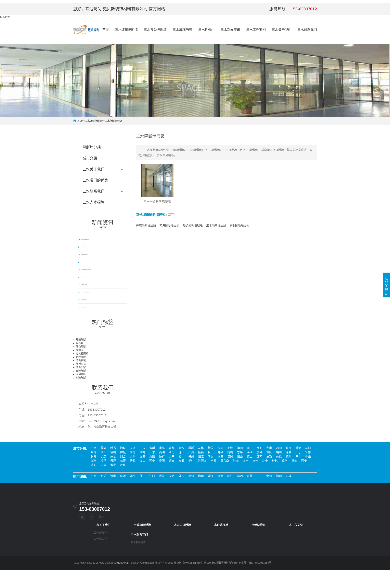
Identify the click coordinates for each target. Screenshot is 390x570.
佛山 (113, 452)
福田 (240, 447)
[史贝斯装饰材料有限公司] (86, 29)
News (103, 224)
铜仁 (191, 460)
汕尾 (210, 476)
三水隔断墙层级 (113, 120)
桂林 (275, 460)
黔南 (236, 460)
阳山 (240, 456)
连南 (259, 456)
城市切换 (5, 17)
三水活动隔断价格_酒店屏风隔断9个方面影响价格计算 (86, 269)
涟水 (123, 465)
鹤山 (230, 452)
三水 (152, 452)
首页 (105, 29)
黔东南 (224, 460)
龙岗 (269, 447)
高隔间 (79, 350)
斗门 (308, 447)
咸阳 (93, 465)
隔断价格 (81, 364)
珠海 (288, 447)
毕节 (213, 460)
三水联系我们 (307, 29)
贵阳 (162, 460)
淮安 (113, 465)
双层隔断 (81, 374)
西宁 (152, 460)
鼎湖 (288, 452)
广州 (93, 447)
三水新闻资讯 (230, 29)
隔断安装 (81, 360)
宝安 (259, 447)
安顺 (181, 460)
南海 (132, 452)
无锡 (103, 465)
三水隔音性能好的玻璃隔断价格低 (84, 254)
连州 (288, 456)
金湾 (93, 452)
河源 (220, 476)
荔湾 (103, 447)
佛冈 (230, 456)
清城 (220, 456)
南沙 (181, 447)
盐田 (279, 447)
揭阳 (103, 460)
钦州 (255, 460)
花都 (171, 447)
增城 (191, 447)
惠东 (171, 456)
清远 (210, 456)
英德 (279, 456)
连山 (249, 456)
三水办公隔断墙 (155, 29)
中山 (308, 456)
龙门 (181, 456)
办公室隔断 (82, 353)
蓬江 (181, 452)
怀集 (308, 452)
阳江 (201, 456)
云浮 (113, 460)
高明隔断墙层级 (239, 225)
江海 (191, 452)
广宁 (298, 452)
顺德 (142, 452)
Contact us (103, 389)
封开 (93, 456)
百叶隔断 (81, 357)
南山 (249, 447)
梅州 (191, 456)
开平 (220, 452)
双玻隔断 (81, 370)
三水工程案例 (256, 29)
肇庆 (269, 452)
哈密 (123, 460)
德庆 (103, 456)
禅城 (123, 452)
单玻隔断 (81, 377)
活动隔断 (81, 346)
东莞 (298, 456)
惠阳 (152, 456)
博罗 (162, 456)
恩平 (240, 452)
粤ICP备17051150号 (260, 562)
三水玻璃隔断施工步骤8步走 (84, 299)
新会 (201, 452)
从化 (201, 447)
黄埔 (152, 447)
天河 (132, 447)
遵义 (171, 460)
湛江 (249, 452)
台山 (210, 452)
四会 (123, 456)
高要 (113, 456)
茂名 (259, 452)
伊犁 (132, 460)
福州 (284, 460)
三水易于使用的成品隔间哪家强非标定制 (85, 239)
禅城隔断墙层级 (146, 225)
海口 (142, 460)
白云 (142, 447)
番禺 (162, 447)
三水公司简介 (100, 532)
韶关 (210, 447)
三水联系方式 (138, 542)
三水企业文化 (100, 538)
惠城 (142, 456)
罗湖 (230, 447)
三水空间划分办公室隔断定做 (84, 284)
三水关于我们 (281, 29)
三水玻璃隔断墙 (126, 29)
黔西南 (202, 460)
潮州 (93, 460)
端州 (279, 452)
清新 (269, 456)
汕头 (103, 452)
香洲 (298, 447)
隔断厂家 (81, 367)
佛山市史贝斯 (211, 562)
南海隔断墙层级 (169, 225)
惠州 (132, 456)
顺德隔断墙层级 (193, 225)
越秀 (113, 447)
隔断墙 (79, 343)
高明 (162, 452)
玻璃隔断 (81, 339)
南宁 (245, 460)
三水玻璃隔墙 (182, 29)
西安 (304, 460)
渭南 (294, 460)
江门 (171, 452)
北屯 (265, 460)
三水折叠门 (206, 29)
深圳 (220, 447)
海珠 (123, 447)
